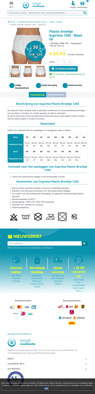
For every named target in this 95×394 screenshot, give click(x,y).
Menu (11, 358)
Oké (46, 388)
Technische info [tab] (56, 95)
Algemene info (16, 364)
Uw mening (14, 369)
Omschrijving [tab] (37, 95)
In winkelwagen (63, 68)
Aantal (52, 62)
